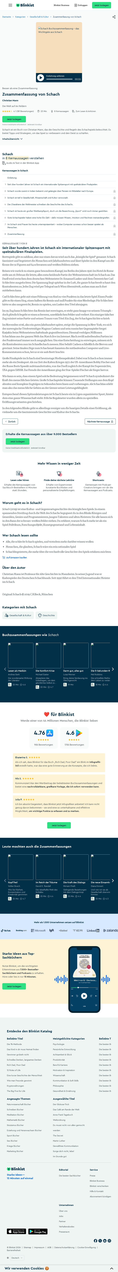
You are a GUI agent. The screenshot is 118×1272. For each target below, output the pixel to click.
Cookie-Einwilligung (86, 1247)
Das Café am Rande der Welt (66, 1109)
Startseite (6, 16)
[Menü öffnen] (10, 5)
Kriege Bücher (13, 1146)
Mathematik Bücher (16, 1120)
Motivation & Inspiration (64, 1070)
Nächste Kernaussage (98, 421)
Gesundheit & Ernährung (64, 1091)
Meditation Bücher (15, 1114)
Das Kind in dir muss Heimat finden (23, 1049)
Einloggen (82, 5)
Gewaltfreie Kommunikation (65, 1146)
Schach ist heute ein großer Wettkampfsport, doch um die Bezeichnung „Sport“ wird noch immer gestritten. (59, 211)
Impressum (39, 1247)
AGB (49, 1247)
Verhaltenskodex (66, 1226)
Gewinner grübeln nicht (18, 1054)
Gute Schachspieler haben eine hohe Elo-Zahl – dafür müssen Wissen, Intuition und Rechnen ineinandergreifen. (59, 217)
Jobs (61, 1216)
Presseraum (64, 1231)
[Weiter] (113, 669)
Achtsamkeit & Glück (62, 1054)
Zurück (12, 421)
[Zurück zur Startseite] (25, 5)
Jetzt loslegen (101, 5)
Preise (92, 1175)
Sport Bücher (13, 1135)
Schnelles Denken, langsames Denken (24, 1060)
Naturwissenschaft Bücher (19, 1104)
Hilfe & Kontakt (96, 1191)
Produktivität (59, 1060)
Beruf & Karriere (60, 1065)
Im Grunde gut (59, 1156)
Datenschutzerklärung (64, 1247)
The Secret (58, 1135)
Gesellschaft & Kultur (39, 16)
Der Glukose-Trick (61, 1104)
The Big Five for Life (16, 1091)
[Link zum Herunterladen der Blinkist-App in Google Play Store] (37, 1231)
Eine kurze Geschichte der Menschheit (24, 1075)
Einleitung (12, 177)
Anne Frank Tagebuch (63, 1114)
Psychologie (58, 1044)
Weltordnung (59, 1120)
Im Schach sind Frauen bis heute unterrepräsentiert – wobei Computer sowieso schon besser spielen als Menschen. (55, 226)
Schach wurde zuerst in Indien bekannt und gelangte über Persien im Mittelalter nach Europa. (54, 191)
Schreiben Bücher (15, 1109)
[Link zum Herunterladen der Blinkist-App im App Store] (16, 1231)
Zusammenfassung (19, 234)
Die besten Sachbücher (70, 1175)
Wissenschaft (59, 1075)
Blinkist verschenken (99, 1186)
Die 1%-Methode (14, 1044)
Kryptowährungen (15, 1086)
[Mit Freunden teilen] (114, 17)
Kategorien (20, 16)
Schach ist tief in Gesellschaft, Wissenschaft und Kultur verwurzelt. (41, 197)
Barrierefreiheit (13, 1250)
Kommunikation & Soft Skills (65, 1080)
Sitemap (27, 1247)
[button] (59, 1268)
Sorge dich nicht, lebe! (63, 1151)
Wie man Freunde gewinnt (19, 1080)
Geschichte (49, 615)
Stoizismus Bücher (15, 1125)
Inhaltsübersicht (10, 138)
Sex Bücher (12, 1141)
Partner (62, 1221)
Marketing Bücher (15, 1151)
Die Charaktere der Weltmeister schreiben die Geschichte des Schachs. (44, 204)
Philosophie (58, 1086)
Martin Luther (59, 1141)
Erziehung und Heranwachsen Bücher (24, 1130)
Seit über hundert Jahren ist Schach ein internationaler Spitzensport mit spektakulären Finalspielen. (52, 184)
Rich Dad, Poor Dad (16, 1065)
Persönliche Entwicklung (64, 1049)
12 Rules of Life (13, 1070)
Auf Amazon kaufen (16, 557)
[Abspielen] (40, 77)
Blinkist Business (61, 5)
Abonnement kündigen (100, 1196)
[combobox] (17, 1257)
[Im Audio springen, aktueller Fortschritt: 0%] (59, 79)
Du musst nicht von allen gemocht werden (69, 1128)
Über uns (63, 1211)
